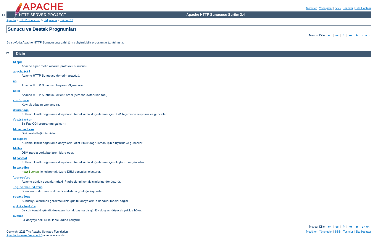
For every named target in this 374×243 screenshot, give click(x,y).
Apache (11, 20)
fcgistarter (22, 119)
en (329, 35)
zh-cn (365, 35)
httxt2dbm (21, 167)
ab (14, 81)
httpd (17, 62)
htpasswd (20, 158)
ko (350, 35)
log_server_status (27, 187)
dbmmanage (21, 110)
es (337, 35)
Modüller (311, 8)
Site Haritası (363, 8)
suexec (18, 216)
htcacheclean (23, 129)
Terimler (348, 8)
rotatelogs (21, 196)
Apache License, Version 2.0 (24, 235)
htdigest (20, 139)
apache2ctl (21, 71)
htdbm (17, 148)
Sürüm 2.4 (66, 20)
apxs (16, 91)
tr (357, 35)
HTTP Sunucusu (29, 20)
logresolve (21, 177)
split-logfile (24, 206)
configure (21, 100)
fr (343, 35)
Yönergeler (325, 8)
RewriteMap (30, 172)
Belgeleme (50, 20)
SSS (338, 8)
